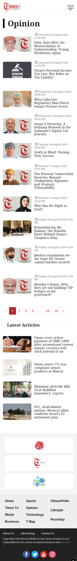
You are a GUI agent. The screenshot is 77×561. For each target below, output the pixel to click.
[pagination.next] (63, 311)
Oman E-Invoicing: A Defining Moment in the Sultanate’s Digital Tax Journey (52, 129)
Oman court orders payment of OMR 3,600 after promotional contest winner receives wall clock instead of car (53, 344)
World (9, 514)
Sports (31, 501)
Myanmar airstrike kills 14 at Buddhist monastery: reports (52, 389)
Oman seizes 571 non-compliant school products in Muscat (50, 367)
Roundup (58, 519)
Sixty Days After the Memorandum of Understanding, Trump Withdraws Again (51, 47)
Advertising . (28, 533)
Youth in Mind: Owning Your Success (51, 154)
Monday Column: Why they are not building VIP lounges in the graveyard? (53, 289)
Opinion (32, 507)
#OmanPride (60, 501)
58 (47, 311)
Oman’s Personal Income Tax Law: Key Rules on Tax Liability (53, 73)
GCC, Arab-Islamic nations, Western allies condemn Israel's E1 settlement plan (51, 412)
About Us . (9, 533)
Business (12, 521)
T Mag (30, 521)
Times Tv (12, 507)
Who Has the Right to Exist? (50, 207)
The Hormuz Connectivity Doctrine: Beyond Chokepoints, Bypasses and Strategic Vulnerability (53, 181)
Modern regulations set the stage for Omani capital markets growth (52, 258)
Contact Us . (48, 533)
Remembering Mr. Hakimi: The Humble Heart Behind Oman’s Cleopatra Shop (50, 232)
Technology (35, 514)
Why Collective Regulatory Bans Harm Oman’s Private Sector (51, 103)
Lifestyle (57, 510)
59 (56, 311)
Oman (9, 501)
